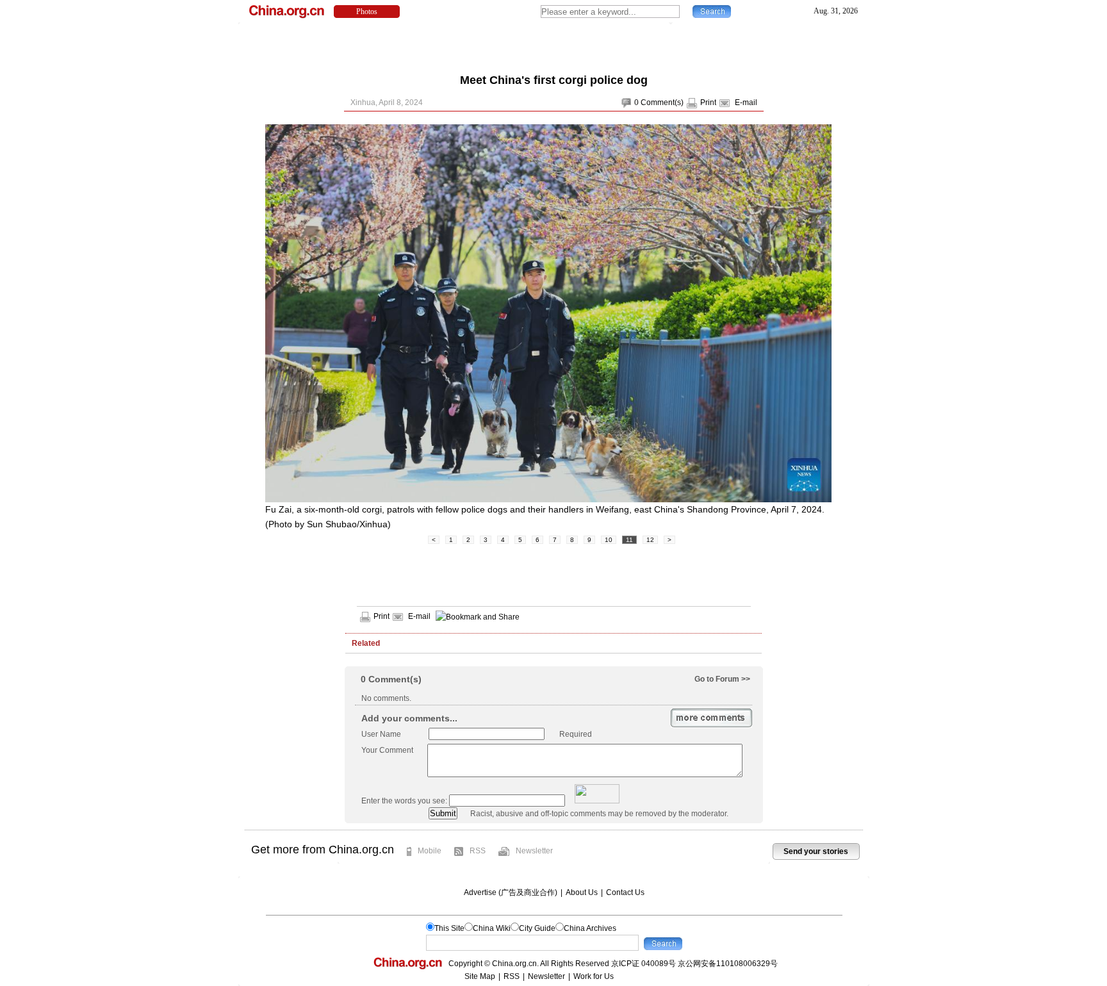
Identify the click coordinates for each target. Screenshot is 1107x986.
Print (708, 102)
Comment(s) (662, 102)
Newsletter (534, 850)
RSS (478, 850)
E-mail (746, 102)
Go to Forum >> (722, 679)
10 (608, 539)
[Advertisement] (553, 45)
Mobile (429, 850)
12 (650, 539)
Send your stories (815, 851)
